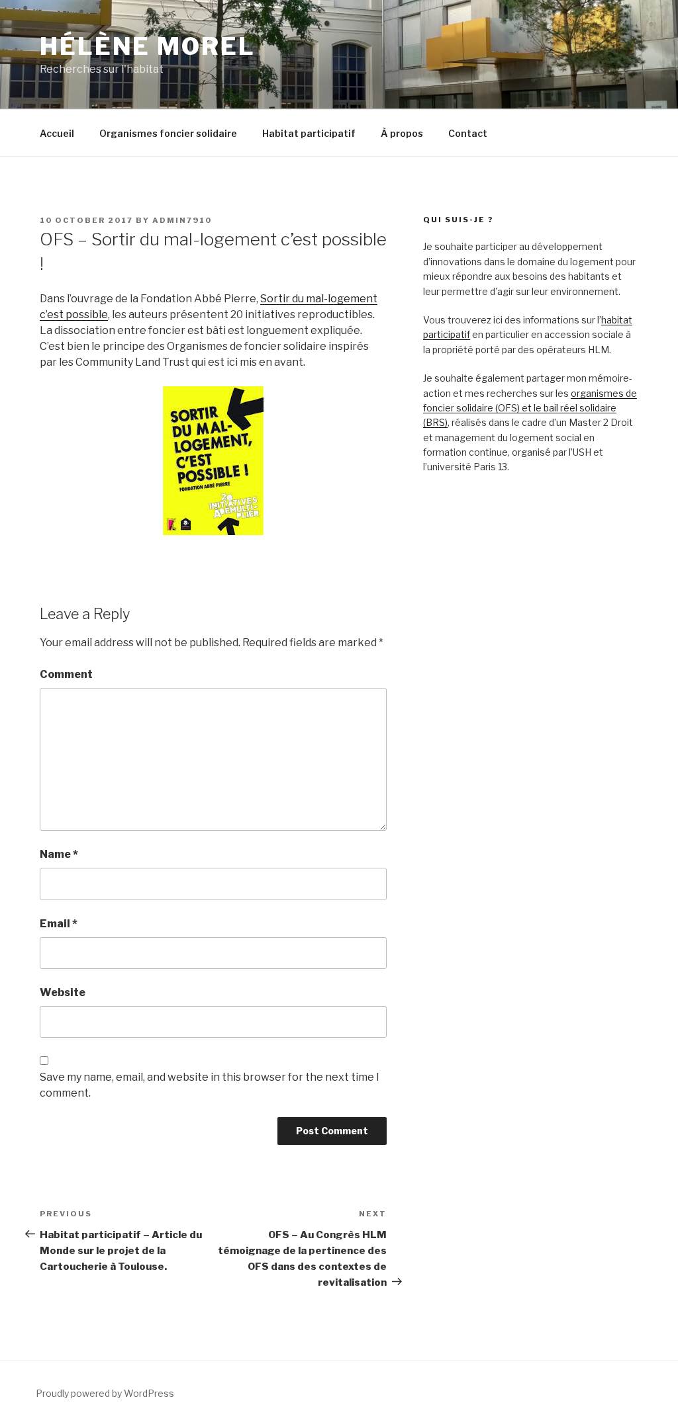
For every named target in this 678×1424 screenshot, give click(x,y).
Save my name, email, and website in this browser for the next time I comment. (209, 1085)
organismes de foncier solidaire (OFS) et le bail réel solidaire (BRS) (530, 408)
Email (58, 923)
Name (59, 854)
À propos (402, 133)
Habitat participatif (309, 133)
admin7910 (182, 220)
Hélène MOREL (148, 46)
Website (62, 992)
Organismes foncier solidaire (168, 133)
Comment (66, 674)
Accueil (57, 133)
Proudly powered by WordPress (105, 1393)
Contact (467, 133)
